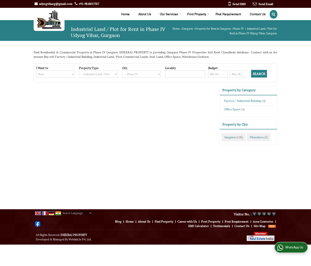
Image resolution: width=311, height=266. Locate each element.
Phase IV (238, 28)
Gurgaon (187, 28)
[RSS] (272, 226)
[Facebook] (37, 223)
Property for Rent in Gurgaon (213, 28)
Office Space (232, 109)
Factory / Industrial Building (242, 101)
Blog (118, 221)
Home (125, 14)
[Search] (273, 14)
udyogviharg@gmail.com (55, 4)
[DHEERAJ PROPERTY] (49, 19)
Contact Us (258, 14)
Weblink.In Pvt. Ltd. (80, 239)
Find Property (196, 14)
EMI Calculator (198, 226)
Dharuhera (257, 137)
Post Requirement (228, 14)
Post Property (210, 221)
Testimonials (221, 226)
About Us (144, 14)
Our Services (169, 14)
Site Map (260, 226)
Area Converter (263, 221)
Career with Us (187, 221)
